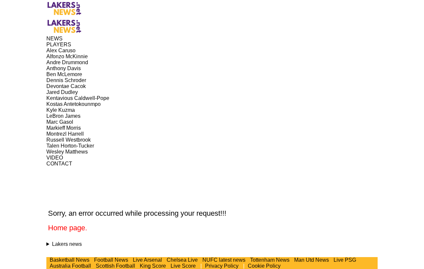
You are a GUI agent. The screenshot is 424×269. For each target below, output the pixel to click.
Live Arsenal (147, 260)
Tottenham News (270, 260)
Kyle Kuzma (60, 110)
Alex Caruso (61, 50)
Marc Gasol (59, 122)
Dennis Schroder (66, 80)
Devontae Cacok (66, 86)
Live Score (183, 266)
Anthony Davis (63, 68)
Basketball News (69, 260)
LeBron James (63, 116)
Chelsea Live (182, 260)
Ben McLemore (64, 74)
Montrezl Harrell (65, 134)
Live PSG (345, 260)
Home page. (67, 228)
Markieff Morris (63, 128)
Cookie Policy (264, 266)
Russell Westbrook (68, 140)
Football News (111, 260)
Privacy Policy (221, 266)
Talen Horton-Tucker (70, 146)
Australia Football (70, 266)
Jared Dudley (62, 92)
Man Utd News (311, 260)
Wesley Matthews (67, 152)
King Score (153, 266)
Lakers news (67, 244)
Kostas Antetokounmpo (73, 104)
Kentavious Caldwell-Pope (77, 98)
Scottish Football (115, 266)
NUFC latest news (223, 260)
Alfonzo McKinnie (67, 56)
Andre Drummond (67, 62)
